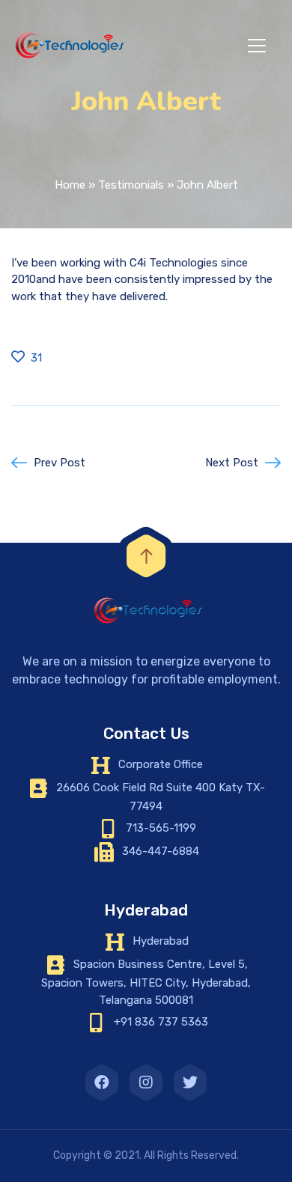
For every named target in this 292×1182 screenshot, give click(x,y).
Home (70, 185)
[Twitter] (190, 1082)
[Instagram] (146, 1082)
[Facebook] (101, 1082)
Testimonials (131, 185)
